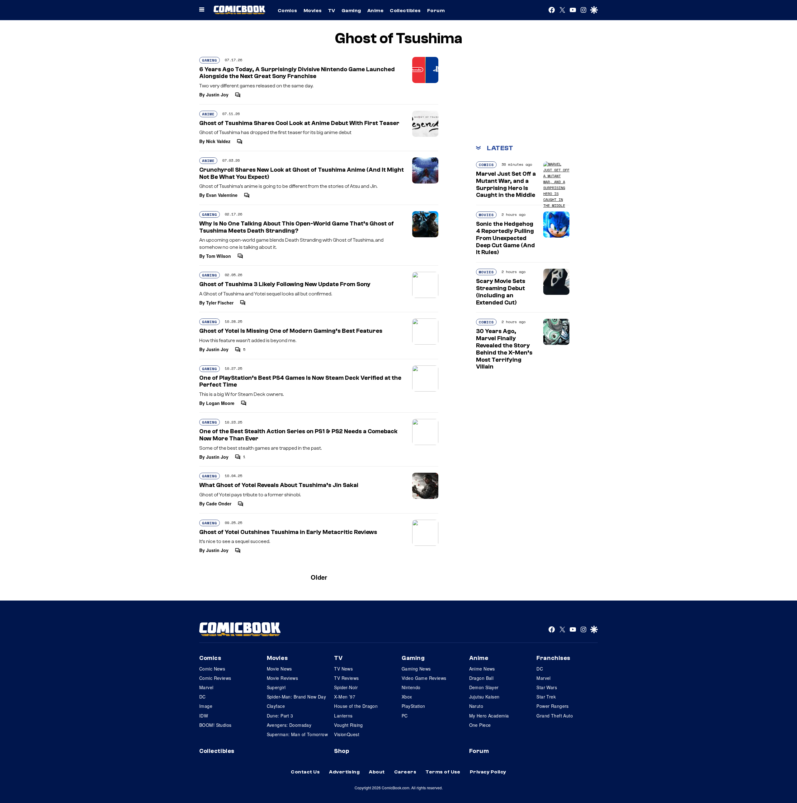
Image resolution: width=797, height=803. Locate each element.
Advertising (344, 772)
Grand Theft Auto (554, 715)
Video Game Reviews (424, 678)
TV (331, 10)
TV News (343, 669)
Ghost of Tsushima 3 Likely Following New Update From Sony (284, 284)
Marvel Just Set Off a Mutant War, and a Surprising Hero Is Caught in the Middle (506, 184)
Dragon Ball (481, 678)
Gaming (351, 10)
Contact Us (305, 772)
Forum (436, 10)
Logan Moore (220, 403)
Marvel (206, 687)
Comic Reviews (215, 678)
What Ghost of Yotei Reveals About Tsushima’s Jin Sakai (278, 485)
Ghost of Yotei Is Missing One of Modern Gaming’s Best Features (290, 330)
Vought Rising (348, 725)
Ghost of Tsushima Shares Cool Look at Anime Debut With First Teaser (299, 123)
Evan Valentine (222, 195)
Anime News (482, 669)
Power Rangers (552, 706)
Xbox (407, 697)
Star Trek (546, 697)
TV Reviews (346, 678)
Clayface (276, 706)
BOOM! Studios (215, 725)
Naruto (476, 706)
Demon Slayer (484, 687)
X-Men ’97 (344, 697)
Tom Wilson (218, 256)
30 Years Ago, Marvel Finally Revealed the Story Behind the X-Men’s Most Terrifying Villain (504, 349)
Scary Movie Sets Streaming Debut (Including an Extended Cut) (500, 292)
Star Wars (546, 687)
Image (205, 706)
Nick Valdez (218, 141)
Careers (405, 772)
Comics (287, 10)
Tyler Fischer (219, 302)
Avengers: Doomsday (289, 725)
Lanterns (343, 715)
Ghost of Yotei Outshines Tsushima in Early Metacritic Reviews (288, 532)
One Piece (480, 725)
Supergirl (276, 687)
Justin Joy (217, 94)
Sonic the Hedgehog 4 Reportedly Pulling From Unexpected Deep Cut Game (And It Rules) (505, 238)
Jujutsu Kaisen (484, 697)
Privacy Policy (488, 772)
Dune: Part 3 (280, 715)
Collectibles (405, 10)
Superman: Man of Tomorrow (297, 734)
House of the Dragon (356, 706)
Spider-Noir (346, 687)
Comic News (212, 669)
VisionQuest (346, 734)
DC (202, 697)
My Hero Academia (489, 715)
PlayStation (413, 706)
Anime (375, 10)
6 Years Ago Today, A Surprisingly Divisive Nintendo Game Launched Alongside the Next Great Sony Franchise (297, 73)
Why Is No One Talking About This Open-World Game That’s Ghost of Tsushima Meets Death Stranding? (296, 227)
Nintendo (411, 687)
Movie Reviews (282, 678)
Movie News (279, 669)
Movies (313, 10)
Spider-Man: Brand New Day (296, 697)
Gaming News (416, 669)
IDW (203, 715)
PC (405, 715)
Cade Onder (218, 503)
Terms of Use (443, 772)
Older (319, 577)
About (376, 772)
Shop (341, 751)
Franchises (553, 658)
